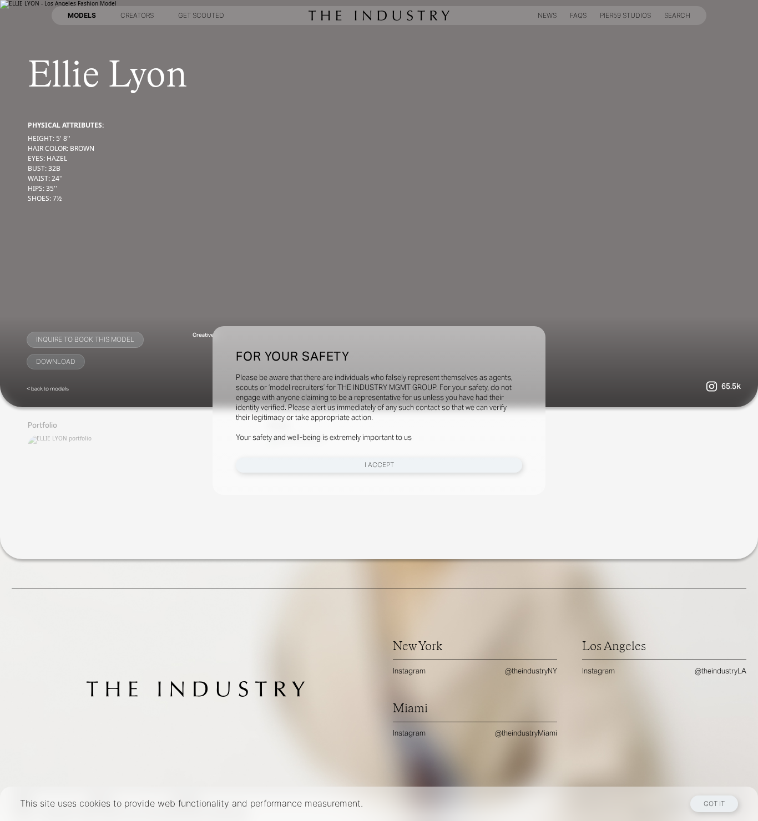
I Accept (379, 464)
